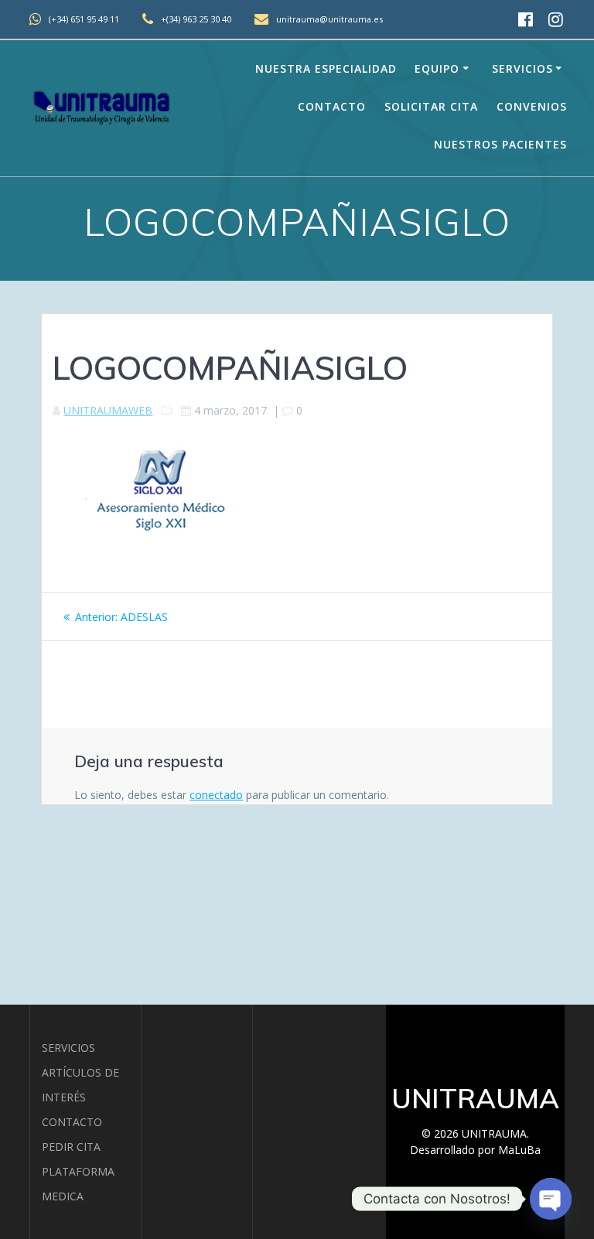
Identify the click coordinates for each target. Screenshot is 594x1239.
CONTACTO (72, 1121)
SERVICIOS (68, 1047)
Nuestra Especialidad (326, 68)
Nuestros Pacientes (500, 144)
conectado (216, 794)
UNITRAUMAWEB (107, 410)
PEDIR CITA (71, 1146)
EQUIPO (437, 68)
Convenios (532, 106)
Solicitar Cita (431, 106)
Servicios (522, 68)
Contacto (332, 106)
